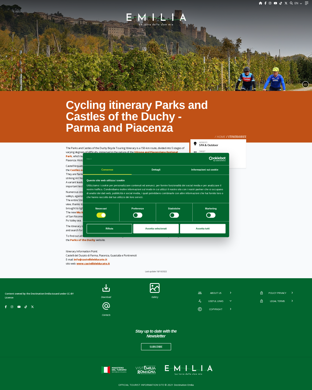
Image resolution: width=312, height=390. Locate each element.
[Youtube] (276, 3)
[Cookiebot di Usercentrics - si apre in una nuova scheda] (211, 159)
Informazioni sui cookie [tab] (204, 169)
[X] (286, 3)
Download (106, 297)
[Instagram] (270, 3)
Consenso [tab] (107, 169)
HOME (221, 137)
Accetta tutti (203, 228)
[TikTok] (281, 3)
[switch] (137, 215)
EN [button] (296, 3)
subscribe (156, 347)
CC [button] (305, 84)
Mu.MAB (82, 212)
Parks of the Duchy (82, 240)
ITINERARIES (237, 137)
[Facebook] (266, 3)
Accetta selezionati (156, 228)
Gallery (154, 297)
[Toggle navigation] (307, 3)
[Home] (261, 3)
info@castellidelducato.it (90, 259)
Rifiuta (109, 228)
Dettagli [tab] (156, 169)
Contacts (106, 314)
